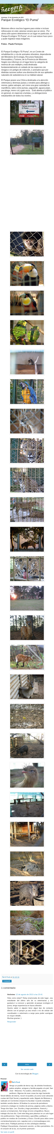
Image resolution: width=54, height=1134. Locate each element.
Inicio (27, 1064)
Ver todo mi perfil (7, 1132)
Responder (11, 1022)
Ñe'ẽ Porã (16, 1082)
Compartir (7, 981)
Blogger (35, 1074)
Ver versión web (27, 1069)
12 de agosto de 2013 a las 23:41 (29, 994)
